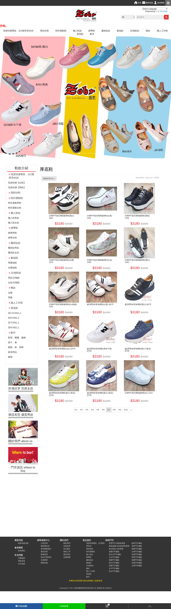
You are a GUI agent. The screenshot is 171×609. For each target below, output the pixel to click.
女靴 (10, 292)
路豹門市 (109, 540)
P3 (87, 410)
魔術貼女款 (13, 252)
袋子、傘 (12, 342)
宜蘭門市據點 (137, 560)
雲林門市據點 (137, 546)
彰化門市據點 (114, 571)
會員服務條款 (46, 549)
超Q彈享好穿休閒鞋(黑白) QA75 (138, 304)
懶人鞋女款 (13, 223)
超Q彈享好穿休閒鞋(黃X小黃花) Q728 (62, 394)
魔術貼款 (105, 31)
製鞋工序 (66, 552)
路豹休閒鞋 (140, 178)
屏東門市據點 (137, 557)
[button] (13, 97)
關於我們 (64, 540)
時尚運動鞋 (60, 31)
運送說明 (44, 552)
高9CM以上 (13, 327)
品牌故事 (66, 546)
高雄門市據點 (137, 554)
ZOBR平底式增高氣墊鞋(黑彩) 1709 (137, 217)
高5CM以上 (13, 318)
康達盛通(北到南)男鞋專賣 (119, 546)
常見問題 (19, 555)
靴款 (148, 31)
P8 (114, 410)
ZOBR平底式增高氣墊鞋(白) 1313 (139, 393)
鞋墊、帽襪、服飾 (17, 337)
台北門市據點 (114, 557)
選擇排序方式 (48, 179)
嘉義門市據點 (137, 549)
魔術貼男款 (13, 248)
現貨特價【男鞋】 (17, 187)
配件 (92, 34)
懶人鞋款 (77, 31)
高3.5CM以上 (14, 313)
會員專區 (19, 547)
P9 (119, 410)
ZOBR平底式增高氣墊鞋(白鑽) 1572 (61, 261)
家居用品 (12, 352)
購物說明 (44, 554)
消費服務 (21, 558)
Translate (164, 11)
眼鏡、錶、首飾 (15, 347)
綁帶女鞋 (12, 237)
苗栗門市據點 (114, 566)
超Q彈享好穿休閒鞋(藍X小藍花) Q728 (100, 394)
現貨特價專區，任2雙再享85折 (18, 31)
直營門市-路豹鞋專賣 (117, 543)
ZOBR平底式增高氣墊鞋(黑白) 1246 (137, 261)
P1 (76, 410)
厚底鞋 (80, 34)
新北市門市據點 (115, 554)
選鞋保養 (21, 561)
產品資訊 (87, 540)
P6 (103, 410)
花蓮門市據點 (137, 563)
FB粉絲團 (22, 606)
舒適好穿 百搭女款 (20, 388)
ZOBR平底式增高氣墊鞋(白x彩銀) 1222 (63, 305)
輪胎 (10, 357)
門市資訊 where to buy (23, 469)
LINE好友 (64, 606)
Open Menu (168, 3)
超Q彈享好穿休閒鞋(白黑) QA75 (100, 304)
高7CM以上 (13, 322)
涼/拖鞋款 (134, 31)
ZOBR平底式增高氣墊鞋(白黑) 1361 (99, 217)
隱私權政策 (45, 546)
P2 (81, 410)
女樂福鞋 (12, 267)
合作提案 (21, 564)
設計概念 (66, 549)
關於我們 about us (20, 441)
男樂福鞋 (12, 263)
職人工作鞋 (162, 31)
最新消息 (19, 540)
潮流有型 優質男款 (20, 414)
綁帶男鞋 (12, 233)
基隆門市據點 (114, 552)
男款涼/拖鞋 (14, 278)
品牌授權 (66, 557)
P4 (92, 410)
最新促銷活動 (23, 543)
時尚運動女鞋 (14, 208)
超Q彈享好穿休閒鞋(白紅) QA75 (62, 349)
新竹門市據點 (114, 563)
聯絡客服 (44, 563)
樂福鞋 (120, 31)
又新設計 (108, 588)
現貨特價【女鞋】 (17, 182)
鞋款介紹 (149, 178)
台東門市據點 (137, 566)
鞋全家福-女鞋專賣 (116, 549)
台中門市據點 (114, 568)
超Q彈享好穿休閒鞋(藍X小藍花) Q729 (138, 350)
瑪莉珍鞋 (44, 31)
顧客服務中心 (43, 540)
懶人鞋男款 (13, 218)
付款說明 (44, 543)
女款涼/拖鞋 (14, 282)
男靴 (10, 297)
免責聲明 (44, 560)
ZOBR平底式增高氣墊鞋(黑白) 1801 (61, 217)
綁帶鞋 (91, 31)
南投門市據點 (137, 543)
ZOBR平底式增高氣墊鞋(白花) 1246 (99, 261)
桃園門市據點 (114, 560)
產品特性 (66, 554)
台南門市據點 (137, 552)
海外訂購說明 (46, 557)
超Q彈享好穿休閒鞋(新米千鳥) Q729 (99, 350)
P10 (126, 410)
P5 (98, 410)
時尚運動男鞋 (14, 203)
